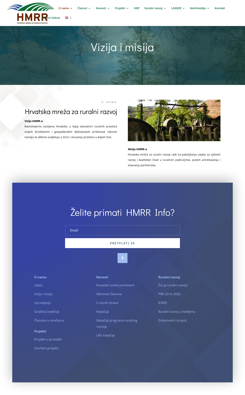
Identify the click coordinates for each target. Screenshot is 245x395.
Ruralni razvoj (154, 8)
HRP (137, 8)
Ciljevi (38, 285)
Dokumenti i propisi (172, 320)
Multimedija (198, 8)
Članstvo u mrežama (49, 320)
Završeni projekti (46, 348)
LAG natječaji (105, 335)
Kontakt (220, 8)
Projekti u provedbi (48, 339)
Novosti (101, 8)
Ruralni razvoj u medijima (176, 311)
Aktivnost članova (109, 294)
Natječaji (102, 311)
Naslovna (48, 8)
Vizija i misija (43, 294)
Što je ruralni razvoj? (173, 285)
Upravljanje (42, 303)
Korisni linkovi (51, 18)
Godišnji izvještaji (46, 311)
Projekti (120, 8)
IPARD (162, 303)
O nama (64, 8)
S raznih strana (107, 303)
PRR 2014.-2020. (169, 294)
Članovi (82, 8)
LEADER (176, 8)
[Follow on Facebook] (122, 258)
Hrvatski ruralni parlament (115, 285)
